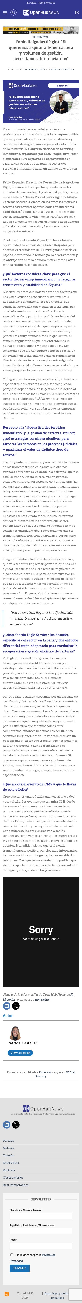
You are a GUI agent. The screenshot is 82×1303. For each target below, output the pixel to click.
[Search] (13, 12)
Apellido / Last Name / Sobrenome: (32, 1225)
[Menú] (5, 12)
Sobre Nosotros (47, 2)
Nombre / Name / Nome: (25, 1210)
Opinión (8, 1155)
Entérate (9, 1170)
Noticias (8, 1148)
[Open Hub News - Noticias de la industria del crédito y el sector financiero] (41, 12)
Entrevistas (40, 37)
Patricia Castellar (62, 69)
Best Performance (16, 1185)
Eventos (31, 2)
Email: (13, 1240)
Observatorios (13, 1178)
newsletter (42, 999)
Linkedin (9, 999)
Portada (8, 1141)
